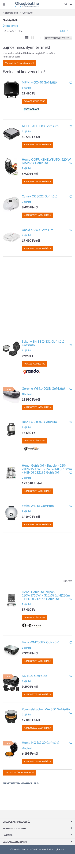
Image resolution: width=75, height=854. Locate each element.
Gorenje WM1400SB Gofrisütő (43, 388)
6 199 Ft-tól (30, 753)
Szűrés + (64, 31)
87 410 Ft (28, 609)
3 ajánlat (26, 202)
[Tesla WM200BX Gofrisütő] (11, 649)
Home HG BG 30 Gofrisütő (40, 742)
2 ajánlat (26, 131)
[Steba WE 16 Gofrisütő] (11, 513)
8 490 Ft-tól (30, 207)
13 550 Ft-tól (31, 137)
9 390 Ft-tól (30, 687)
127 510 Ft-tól (32, 483)
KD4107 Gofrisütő (34, 676)
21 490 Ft (28, 93)
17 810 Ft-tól (31, 720)
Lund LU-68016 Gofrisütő (39, 422)
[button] (70, 4)
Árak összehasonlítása (37, 145)
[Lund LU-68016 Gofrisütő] (11, 429)
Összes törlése (10, 26)
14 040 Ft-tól (31, 517)
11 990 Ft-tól (31, 399)
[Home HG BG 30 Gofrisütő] (11, 750)
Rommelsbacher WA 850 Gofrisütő (46, 709)
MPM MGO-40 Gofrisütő (39, 82)
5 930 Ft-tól (30, 174)
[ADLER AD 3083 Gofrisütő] (11, 133)
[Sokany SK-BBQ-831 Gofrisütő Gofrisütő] (11, 349)
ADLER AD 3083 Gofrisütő (40, 126)
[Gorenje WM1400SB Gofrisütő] (11, 396)
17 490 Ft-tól (31, 240)
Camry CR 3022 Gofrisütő (39, 196)
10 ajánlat (27, 394)
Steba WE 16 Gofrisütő (38, 506)
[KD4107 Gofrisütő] (11, 683)
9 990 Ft (27, 356)
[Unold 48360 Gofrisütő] (11, 237)
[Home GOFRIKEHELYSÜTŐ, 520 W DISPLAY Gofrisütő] (11, 166)
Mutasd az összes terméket (19, 63)
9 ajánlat (26, 681)
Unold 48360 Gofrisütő (37, 230)
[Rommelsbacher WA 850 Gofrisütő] (11, 716)
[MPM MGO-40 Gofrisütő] (11, 90)
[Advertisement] (37, 296)
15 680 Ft (28, 433)
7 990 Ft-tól (30, 653)
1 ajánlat (26, 88)
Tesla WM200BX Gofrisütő (40, 642)
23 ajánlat (27, 748)
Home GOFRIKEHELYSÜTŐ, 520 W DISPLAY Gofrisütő (46, 161)
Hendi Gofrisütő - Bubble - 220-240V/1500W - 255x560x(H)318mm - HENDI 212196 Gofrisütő (47, 469)
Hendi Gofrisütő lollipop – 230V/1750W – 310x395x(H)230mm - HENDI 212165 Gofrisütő (47, 596)
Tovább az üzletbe (34, 101)
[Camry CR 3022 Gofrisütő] (11, 203)
